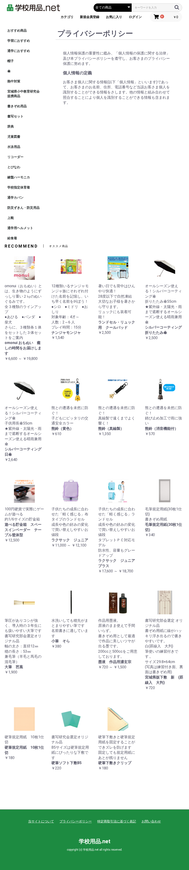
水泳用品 (13, 147)
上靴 (10, 218)
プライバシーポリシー (75, 821)
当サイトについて (41, 821)
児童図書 (13, 136)
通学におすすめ (18, 51)
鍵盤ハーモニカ (18, 177)
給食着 (12, 238)
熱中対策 (13, 81)
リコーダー (15, 157)
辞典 (10, 126)
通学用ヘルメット (20, 228)
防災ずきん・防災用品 (23, 207)
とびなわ (13, 167)
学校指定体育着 (18, 187)
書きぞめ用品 (17, 106)
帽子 (10, 61)
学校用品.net (94, 841)
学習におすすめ (18, 40)
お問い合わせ (151, 821)
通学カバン (15, 197)
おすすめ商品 (17, 30)
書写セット (15, 116)
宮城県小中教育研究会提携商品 (23, 94)
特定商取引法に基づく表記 (116, 821)
